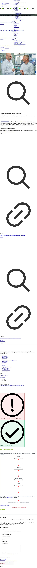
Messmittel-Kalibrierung (5, 368)
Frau (5, 533)
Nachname (18, 467)
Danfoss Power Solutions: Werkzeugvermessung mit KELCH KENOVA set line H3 (12, 235)
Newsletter (3, 365)
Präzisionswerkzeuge (5, 357)
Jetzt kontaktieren (2, 341)
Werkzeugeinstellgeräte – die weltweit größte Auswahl (9, 360)
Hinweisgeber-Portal (5, 371)
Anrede (18, 456)
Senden (1, 566)
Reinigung (3, 359)
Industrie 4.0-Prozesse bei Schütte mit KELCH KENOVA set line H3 (10, 338)
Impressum (4, 385)
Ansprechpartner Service (5, 369)
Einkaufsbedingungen (20, 385)
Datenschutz (7, 385)
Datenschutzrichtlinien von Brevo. (5, 505)
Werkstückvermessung (5, 361)
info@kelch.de (2, 377)
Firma (18, 472)
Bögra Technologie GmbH (5, 121)
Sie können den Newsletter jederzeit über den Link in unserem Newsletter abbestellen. (18, 502)
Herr (5, 532)
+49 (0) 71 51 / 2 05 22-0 (5, 3)
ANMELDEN (2, 509)
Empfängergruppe (18, 478)
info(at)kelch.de (4, 4)
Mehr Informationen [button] (3, 559)
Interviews (3, 50)
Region (18, 483)
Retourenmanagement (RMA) (6, 370)
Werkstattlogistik (4, 358)
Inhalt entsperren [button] (2, 560)
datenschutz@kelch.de (10, 497)
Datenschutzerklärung (10, 553)
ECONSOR (7, 48)
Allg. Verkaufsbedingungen (13, 385)
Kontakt (1, 385)
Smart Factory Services (5, 356)
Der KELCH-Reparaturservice (6, 367)
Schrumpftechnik (4, 362)
